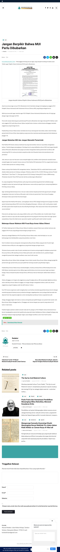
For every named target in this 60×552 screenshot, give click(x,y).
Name (4, 487)
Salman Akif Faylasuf (27, 407)
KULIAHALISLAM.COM (8, 61)
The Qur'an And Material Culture (33, 378)
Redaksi (4, 51)
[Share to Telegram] (53, 57)
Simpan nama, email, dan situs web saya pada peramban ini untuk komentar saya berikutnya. (30, 506)
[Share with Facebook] (44, 57)
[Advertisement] (30, 24)
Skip (48, 548)
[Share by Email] (56, 57)
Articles (15, 347)
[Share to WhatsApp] (50, 57)
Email (4, 493)
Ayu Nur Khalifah (26, 381)
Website (4, 498)
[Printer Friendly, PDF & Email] (7, 318)
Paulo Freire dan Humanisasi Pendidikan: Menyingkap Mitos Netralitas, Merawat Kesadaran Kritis (37, 401)
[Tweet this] (47, 57)
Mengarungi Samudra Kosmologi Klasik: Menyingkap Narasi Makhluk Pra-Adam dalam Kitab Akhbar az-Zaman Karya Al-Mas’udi (39, 425)
